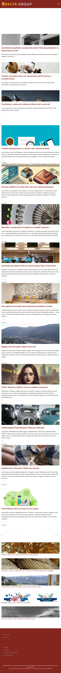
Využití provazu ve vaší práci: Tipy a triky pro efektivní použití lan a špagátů (27, 571)
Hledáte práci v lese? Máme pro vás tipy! (15, 603)
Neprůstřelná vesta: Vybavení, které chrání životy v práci (21, 587)
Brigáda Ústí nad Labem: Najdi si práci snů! (18, 347)
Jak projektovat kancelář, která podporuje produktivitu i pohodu (26, 306)
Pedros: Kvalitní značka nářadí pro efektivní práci (18, 619)
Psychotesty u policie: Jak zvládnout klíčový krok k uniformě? (25, 104)
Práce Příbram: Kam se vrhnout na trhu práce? (20, 508)
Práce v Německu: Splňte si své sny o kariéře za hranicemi (24, 387)
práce (2, 59)
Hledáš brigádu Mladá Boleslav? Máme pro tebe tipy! (22, 428)
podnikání (3, 279)
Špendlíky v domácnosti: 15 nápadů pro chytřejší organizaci (25, 227)
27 (44, 535)
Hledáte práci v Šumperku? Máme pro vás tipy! (20, 468)
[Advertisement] (30, 19)
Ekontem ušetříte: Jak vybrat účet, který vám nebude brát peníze (27, 187)
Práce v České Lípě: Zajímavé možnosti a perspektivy (20, 555)
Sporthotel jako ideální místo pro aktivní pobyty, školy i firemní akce (28, 266)
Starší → (57, 535)
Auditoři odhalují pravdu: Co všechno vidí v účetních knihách (25, 148)
